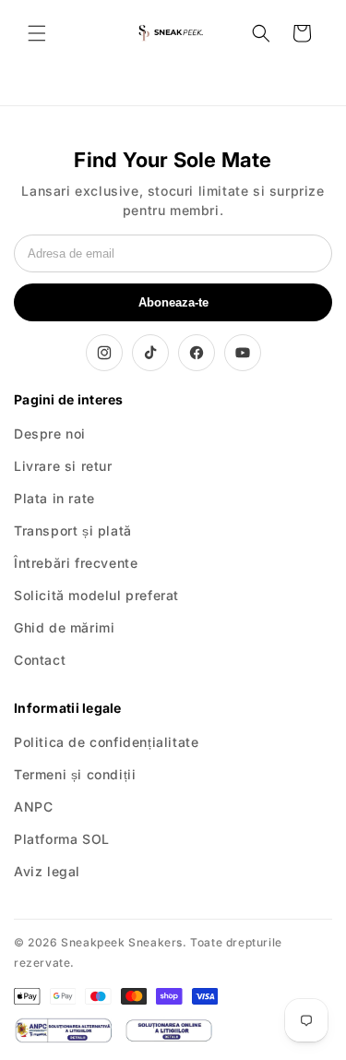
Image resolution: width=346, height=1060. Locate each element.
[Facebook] (196, 352)
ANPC (33, 806)
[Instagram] (104, 352)
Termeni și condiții (75, 774)
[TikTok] (150, 352)
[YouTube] (242, 352)
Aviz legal (47, 871)
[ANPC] (63, 1030)
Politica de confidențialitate (106, 742)
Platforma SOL (62, 839)
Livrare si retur (63, 466)
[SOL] (169, 1030)
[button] (37, 33)
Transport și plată (73, 530)
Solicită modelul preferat (96, 595)
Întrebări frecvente (75, 563)
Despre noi (50, 433)
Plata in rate (54, 498)
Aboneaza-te (173, 302)
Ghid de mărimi (64, 627)
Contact (40, 660)
